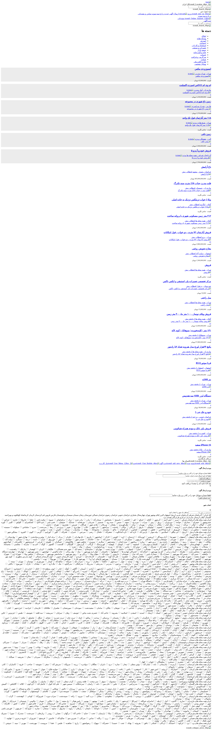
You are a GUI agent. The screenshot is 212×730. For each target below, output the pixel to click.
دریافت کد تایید (205, 478)
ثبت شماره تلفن (204, 498)
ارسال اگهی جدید (172, 14)
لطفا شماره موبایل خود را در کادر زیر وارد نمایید (191, 495)
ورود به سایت (205, 481)
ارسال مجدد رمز (193, 481)
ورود (189, 14)
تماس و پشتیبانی (145, 14)
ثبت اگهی (207, 21)
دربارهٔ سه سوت (158, 14)
